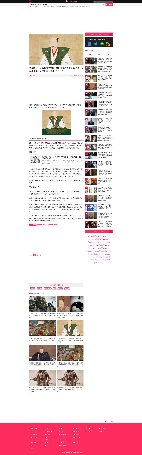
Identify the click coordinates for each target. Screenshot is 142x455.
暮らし (32, 445)
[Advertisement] (56, 21)
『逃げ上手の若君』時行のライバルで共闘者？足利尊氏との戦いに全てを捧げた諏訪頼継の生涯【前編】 (104, 95)
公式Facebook (90, 44)
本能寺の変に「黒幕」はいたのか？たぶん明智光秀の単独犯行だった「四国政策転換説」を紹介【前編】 (70, 315)
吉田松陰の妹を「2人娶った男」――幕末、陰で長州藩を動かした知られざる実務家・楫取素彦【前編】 (104, 198)
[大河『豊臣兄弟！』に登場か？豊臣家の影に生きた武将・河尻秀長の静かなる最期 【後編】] (70, 378)
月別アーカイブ (76, 440)
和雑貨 (46, 437)
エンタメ (47, 443)
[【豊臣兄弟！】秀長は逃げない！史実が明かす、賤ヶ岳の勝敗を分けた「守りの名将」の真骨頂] (91, 130)
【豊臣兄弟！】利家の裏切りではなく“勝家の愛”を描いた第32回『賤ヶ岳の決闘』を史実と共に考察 (105, 146)
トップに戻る (109, 421)
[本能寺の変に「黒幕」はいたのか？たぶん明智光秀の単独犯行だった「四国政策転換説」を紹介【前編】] (70, 304)
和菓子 (46, 440)
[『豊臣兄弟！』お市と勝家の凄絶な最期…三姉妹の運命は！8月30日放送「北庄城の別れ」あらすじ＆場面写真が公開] (91, 224)
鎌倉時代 (107, 257)
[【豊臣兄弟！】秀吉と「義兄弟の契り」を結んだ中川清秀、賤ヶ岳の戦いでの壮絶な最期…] (91, 181)
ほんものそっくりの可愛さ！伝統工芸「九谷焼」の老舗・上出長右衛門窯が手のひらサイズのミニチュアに (104, 207)
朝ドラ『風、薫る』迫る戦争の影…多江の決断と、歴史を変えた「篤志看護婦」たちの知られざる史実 (104, 78)
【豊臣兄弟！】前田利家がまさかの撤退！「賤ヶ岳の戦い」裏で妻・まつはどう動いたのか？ (104, 164)
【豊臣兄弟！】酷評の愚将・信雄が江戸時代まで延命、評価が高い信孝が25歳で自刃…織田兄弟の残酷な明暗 (105, 138)
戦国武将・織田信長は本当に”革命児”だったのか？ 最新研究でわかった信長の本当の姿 (42, 364)
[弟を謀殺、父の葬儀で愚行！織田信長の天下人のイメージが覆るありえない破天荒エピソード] (56, 49)
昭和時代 (92, 260)
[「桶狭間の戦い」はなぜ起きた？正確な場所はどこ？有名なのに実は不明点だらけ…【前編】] (42, 304)
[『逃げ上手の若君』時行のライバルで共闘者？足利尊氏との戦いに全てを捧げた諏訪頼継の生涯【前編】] (91, 95)
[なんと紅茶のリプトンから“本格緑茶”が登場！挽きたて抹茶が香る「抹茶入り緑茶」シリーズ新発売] (91, 190)
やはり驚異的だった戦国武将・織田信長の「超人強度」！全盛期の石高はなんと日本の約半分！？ (70, 340)
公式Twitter (96, 44)
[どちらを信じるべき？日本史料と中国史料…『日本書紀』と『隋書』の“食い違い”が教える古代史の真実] (91, 104)
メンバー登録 (109, 4)
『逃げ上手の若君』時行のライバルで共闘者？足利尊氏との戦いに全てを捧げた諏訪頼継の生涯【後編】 (104, 155)
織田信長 (68, 288)
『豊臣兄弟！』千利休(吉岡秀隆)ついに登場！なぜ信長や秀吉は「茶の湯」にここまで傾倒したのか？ (104, 172)
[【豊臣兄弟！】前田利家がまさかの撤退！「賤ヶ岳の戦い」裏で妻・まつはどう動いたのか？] (91, 164)
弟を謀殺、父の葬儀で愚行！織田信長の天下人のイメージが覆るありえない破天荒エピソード (71, 6)
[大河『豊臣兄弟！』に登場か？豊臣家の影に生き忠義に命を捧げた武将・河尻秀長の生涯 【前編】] (42, 378)
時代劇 (107, 245)
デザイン (109, 251)
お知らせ (61, 431)
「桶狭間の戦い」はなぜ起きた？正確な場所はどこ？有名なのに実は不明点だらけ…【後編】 (70, 365)
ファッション (34, 434)
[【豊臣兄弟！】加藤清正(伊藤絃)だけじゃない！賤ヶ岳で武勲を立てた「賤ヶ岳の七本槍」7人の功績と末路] (91, 70)
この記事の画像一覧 (57, 285)
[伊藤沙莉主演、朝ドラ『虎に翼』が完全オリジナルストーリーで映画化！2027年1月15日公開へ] (91, 121)
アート (32, 431)
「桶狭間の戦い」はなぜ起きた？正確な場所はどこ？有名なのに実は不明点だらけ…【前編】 (42, 315)
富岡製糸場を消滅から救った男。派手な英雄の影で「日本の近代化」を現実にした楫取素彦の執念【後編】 (104, 215)
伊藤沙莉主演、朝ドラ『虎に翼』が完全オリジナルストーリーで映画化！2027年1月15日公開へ (104, 121)
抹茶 (103, 251)
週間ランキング (76, 443)
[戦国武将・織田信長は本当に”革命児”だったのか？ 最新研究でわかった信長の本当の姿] (42, 353)
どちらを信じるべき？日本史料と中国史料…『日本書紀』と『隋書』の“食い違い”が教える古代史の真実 (104, 103)
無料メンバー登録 (77, 437)
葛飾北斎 (107, 260)
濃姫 (55, 288)
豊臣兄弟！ (99, 254)
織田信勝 (61, 288)
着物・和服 (47, 434)
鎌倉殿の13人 (99, 263)
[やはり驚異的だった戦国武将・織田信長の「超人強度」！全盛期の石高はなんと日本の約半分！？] (70, 328)
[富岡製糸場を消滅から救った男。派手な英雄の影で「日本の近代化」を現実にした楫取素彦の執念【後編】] (91, 216)
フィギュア (92, 257)
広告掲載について (63, 434)
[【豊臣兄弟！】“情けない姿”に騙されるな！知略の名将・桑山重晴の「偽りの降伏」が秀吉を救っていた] (91, 61)
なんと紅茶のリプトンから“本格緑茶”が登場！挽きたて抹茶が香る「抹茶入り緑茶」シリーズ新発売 (104, 189)
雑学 (108, 242)
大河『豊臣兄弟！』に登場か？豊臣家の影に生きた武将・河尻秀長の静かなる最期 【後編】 (70, 389)
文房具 (91, 254)
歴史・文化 (46, 6)
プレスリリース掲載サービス (98, 34)
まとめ (46, 428)
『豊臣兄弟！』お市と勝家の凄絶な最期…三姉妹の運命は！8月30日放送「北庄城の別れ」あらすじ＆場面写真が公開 (104, 224)
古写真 (32, 448)
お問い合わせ (76, 434)
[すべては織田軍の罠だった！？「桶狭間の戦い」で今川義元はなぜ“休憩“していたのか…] (42, 328)
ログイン (103, 4)
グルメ (32, 440)
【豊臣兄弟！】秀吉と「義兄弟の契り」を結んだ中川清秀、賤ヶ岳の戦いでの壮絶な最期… (104, 181)
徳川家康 (97, 251)
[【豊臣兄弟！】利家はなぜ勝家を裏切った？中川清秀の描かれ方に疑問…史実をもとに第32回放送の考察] (91, 113)
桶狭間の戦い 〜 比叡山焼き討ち (44, 225)
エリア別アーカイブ (63, 440)
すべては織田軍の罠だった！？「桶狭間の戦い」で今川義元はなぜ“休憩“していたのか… (42, 339)
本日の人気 (61, 443)
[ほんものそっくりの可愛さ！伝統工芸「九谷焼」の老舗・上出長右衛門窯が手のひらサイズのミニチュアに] (91, 207)
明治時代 (90, 251)
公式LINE (102, 44)
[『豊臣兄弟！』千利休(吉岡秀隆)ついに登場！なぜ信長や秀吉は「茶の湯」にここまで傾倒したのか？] (91, 173)
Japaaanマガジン (38, 6)
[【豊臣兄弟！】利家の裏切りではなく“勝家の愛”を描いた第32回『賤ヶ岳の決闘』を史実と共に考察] (91, 147)
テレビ (92, 248)
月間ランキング (62, 445)
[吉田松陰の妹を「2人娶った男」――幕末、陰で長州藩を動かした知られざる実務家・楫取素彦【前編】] (91, 199)
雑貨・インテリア (35, 437)
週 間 (99, 54)
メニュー (30, 1)
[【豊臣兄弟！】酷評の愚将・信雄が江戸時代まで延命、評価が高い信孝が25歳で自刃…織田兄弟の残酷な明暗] (91, 138)
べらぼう (99, 248)
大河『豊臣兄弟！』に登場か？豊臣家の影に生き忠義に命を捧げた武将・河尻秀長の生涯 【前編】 (42, 389)
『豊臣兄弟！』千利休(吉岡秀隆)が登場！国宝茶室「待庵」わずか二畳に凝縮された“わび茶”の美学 (104, 86)
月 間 (108, 54)
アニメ (99, 239)
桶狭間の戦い (48, 288)
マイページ (61, 437)
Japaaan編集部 (73, 75)
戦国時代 (33, 288)
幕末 (97, 245)
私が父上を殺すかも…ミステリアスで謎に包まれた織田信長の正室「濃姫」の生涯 (61, 158)
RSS (108, 44)
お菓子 (91, 245)
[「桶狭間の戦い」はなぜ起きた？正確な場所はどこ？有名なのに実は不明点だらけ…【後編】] (70, 353)
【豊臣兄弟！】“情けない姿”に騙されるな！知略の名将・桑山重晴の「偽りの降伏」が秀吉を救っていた (104, 60)
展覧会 (100, 257)
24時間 (90, 54)
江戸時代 (92, 236)
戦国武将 (40, 288)
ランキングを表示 (98, 231)
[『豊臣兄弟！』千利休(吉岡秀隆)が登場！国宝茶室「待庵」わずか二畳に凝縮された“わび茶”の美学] (91, 87)
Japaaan (71, 1)
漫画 (102, 245)
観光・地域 (33, 443)
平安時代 (93, 239)
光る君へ (99, 260)
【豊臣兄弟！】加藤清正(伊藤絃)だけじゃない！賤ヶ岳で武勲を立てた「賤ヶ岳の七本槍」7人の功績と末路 (104, 69)
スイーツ (102, 242)
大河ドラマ (107, 236)
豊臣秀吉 (107, 254)
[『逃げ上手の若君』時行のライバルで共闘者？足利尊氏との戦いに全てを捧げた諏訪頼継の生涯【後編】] (91, 156)
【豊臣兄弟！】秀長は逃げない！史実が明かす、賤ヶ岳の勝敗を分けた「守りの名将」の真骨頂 (104, 129)
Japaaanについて (77, 431)
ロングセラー (93, 242)
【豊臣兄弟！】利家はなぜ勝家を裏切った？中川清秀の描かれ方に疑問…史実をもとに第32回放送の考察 (104, 112)
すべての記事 (34, 428)
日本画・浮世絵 (48, 431)
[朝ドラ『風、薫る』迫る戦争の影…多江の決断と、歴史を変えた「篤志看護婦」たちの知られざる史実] (91, 78)
